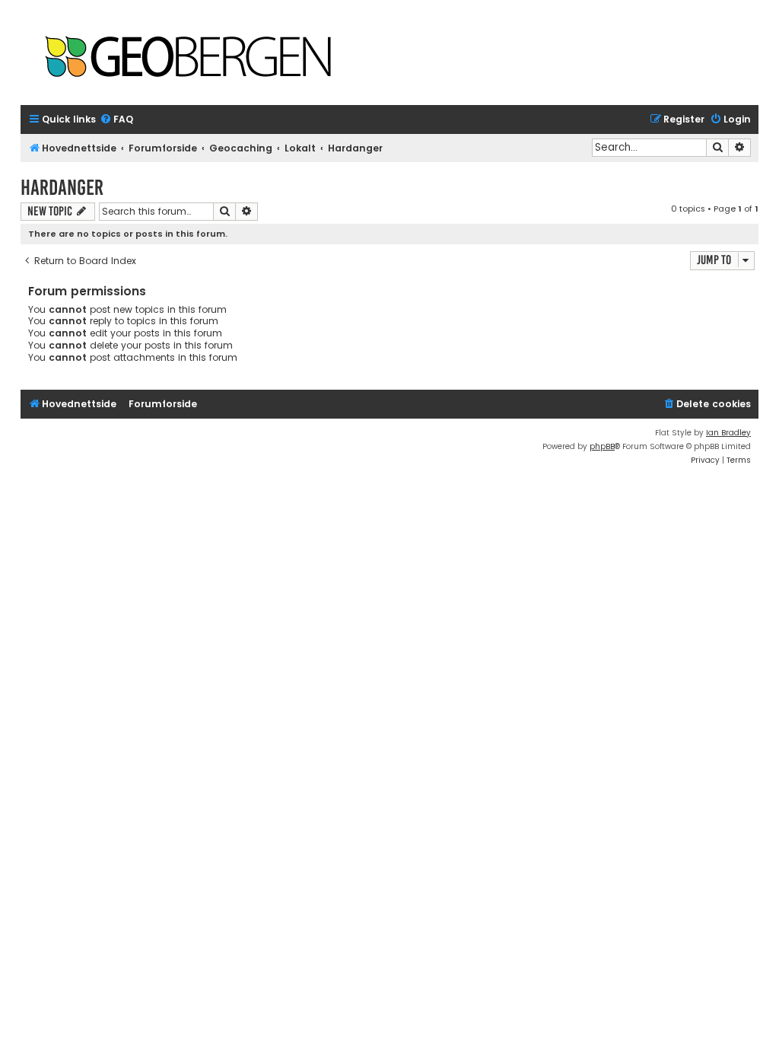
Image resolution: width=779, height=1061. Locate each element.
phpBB (602, 446)
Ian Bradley (728, 432)
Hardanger (62, 187)
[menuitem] (116, 120)
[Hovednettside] (187, 58)
